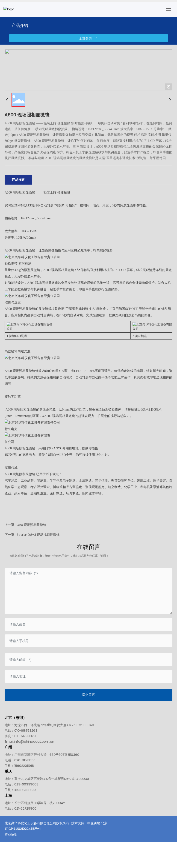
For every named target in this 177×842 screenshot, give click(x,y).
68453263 (29, 730)
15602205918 (24, 765)
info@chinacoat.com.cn (34, 741)
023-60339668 (26, 784)
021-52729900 (25, 808)
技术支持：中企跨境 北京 (89, 823)
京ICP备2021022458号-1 (23, 828)
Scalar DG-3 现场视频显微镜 (38, 534)
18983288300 (25, 790)
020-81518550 (24, 760)
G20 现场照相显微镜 (31, 524)
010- (17, 730)
